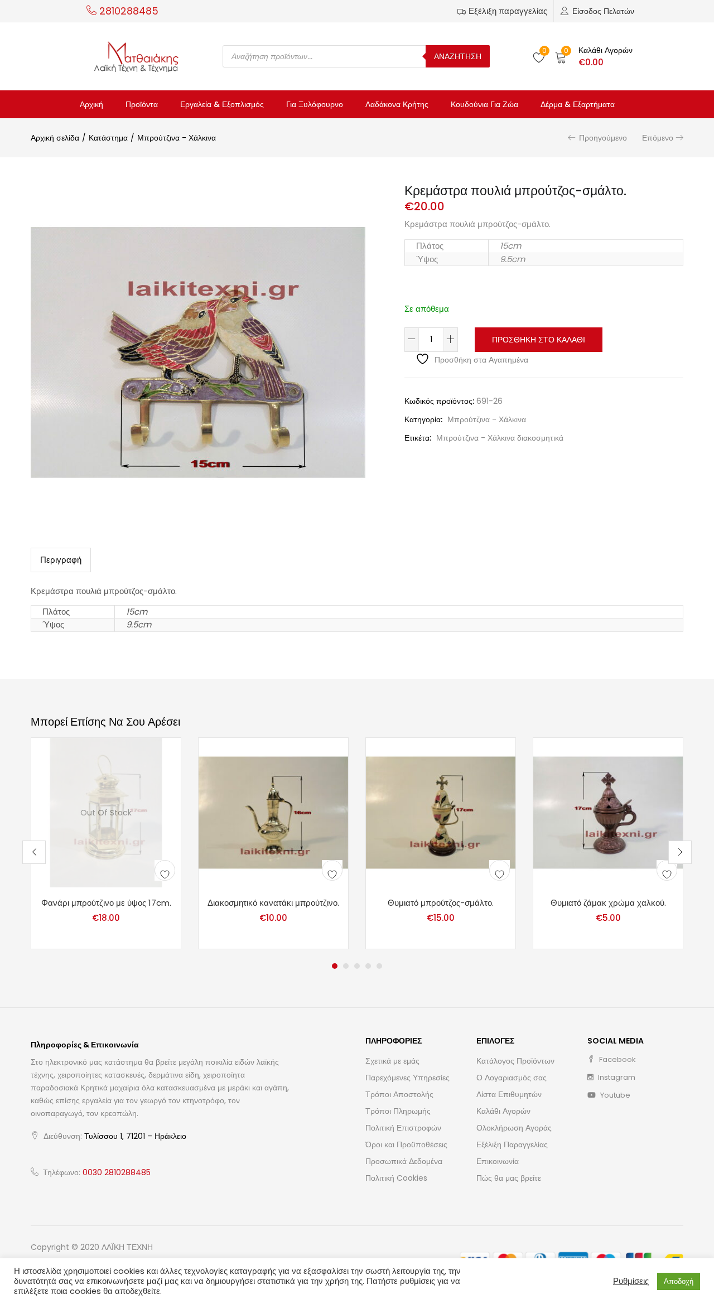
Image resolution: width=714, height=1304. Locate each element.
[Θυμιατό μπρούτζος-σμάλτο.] (440, 812)
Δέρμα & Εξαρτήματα (578, 104)
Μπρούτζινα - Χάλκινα (176, 137)
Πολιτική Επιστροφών (403, 1127)
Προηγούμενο (603, 137)
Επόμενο (657, 137)
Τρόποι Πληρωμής (398, 1111)
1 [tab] (334, 966)
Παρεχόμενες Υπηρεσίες (407, 1077)
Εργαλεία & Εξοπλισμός (222, 104)
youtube (614, 1095)
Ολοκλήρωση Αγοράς (514, 1127)
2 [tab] (346, 966)
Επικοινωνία (497, 1161)
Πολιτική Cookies (396, 1178)
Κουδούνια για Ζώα (484, 104)
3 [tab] (357, 966)
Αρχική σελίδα (55, 137)
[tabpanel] (106, 843)
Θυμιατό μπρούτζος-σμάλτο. (441, 903)
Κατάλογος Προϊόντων (515, 1060)
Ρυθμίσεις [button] (631, 1281)
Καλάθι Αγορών (503, 1111)
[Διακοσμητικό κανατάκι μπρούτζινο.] (273, 812)
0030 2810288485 (117, 1172)
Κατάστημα (108, 137)
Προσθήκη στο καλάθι (538, 339)
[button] (594, 56)
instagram (615, 1077)
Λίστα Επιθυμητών (509, 1094)
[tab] (61, 560)
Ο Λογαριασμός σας (511, 1077)
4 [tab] (368, 966)
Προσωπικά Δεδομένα (403, 1161)
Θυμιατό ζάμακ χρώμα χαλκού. (608, 903)
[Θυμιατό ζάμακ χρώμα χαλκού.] (608, 812)
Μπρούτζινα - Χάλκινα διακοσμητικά (499, 437)
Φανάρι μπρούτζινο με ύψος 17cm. (106, 903)
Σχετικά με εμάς (392, 1060)
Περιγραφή (60, 560)
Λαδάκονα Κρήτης (396, 104)
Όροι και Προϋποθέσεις (406, 1144)
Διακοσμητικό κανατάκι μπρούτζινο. (273, 903)
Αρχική (91, 104)
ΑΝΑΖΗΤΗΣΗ (457, 56)
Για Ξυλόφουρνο (314, 104)
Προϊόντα (142, 104)
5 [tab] (379, 966)
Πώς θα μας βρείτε (508, 1178)
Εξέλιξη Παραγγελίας (512, 1144)
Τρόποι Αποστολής (399, 1094)
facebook (616, 1059)
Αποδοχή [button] (678, 1281)
